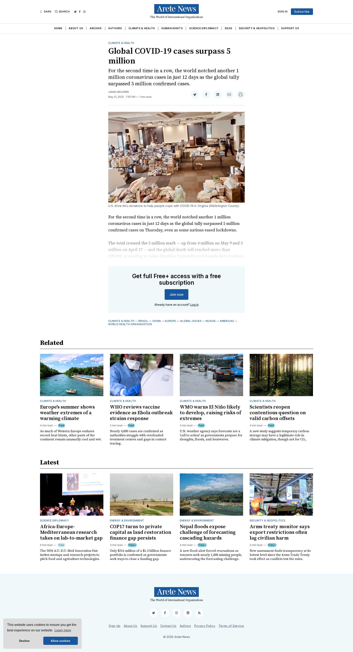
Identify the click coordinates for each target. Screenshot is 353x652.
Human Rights (172, 28)
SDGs (228, 28)
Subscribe (302, 11)
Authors (115, 28)
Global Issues (191, 320)
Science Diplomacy (203, 28)
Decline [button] (24, 640)
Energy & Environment (127, 520)
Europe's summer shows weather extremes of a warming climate (67, 413)
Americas (227, 320)
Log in (194, 304)
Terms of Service (231, 626)
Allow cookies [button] (60, 640)
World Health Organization (130, 324)
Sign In (283, 11)
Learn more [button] (63, 630)
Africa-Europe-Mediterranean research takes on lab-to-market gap (71, 532)
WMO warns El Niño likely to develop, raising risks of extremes (210, 413)
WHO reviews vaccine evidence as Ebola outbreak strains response (141, 413)
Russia (211, 320)
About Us (76, 28)
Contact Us (168, 626)
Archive (96, 28)
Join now (176, 294)
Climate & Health (141, 28)
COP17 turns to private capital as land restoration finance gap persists (140, 532)
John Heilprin (118, 91)
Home (58, 28)
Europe (170, 320)
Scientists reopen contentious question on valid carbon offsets (278, 413)
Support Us (290, 28)
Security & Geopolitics (257, 28)
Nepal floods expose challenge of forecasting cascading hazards (208, 532)
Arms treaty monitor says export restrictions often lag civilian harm (280, 532)
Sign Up (115, 626)
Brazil (143, 320)
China (156, 320)
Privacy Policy (204, 626)
